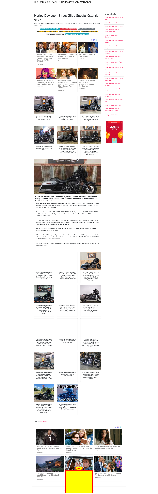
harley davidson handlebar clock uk (47, 31)
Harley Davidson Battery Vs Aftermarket (112, 95)
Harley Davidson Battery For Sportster (113, 84)
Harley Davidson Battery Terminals (112, 74)
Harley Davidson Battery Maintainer (112, 36)
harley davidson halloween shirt (55, 34)
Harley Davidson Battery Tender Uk (114, 68)
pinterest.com (44, 421)
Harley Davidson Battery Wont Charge (113, 63)
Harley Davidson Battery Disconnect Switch (112, 30)
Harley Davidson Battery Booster (114, 26)
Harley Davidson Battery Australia (112, 115)
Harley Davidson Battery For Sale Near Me (113, 57)
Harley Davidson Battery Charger (112, 47)
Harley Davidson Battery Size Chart (113, 90)
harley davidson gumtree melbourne (69, 31)
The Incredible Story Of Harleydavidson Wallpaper (62, 2)
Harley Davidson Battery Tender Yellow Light (114, 79)
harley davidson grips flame (89, 31)
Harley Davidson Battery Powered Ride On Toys (112, 109)
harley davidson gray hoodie (86, 29)
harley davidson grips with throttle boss (77, 34)
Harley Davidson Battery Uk (113, 105)
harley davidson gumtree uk (69, 29)
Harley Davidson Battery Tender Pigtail (114, 101)
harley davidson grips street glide (49, 29)
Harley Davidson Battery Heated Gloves (114, 41)
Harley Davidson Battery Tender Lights (114, 18)
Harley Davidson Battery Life (113, 23)
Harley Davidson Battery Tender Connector (114, 52)
